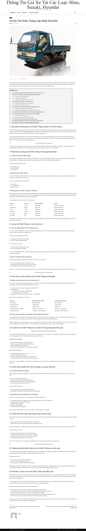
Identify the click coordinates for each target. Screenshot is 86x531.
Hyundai (27, 353)
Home (10, 16)
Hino (33, 353)
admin (10, 23)
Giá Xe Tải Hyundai (33, 12)
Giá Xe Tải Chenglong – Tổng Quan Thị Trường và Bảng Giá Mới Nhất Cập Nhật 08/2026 (24, 507)
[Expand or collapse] (71, 90)
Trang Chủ (12, 12)
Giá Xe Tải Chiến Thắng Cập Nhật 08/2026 (33, 20)
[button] (75, 12)
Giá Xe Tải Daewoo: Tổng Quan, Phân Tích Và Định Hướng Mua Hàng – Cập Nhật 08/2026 (61, 507)
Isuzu (31, 353)
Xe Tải (18, 12)
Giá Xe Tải (24, 12)
